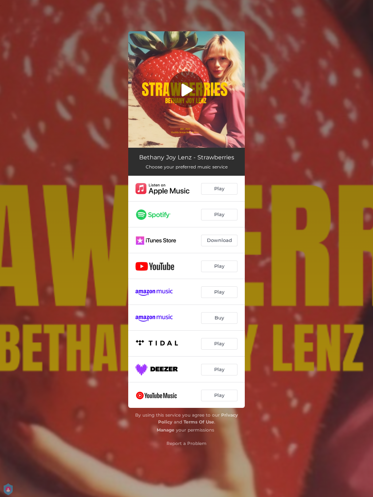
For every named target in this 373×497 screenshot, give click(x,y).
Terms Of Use (199, 422)
